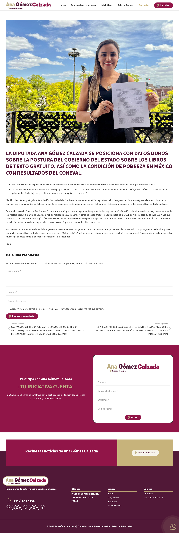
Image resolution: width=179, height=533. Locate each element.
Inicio (110, 493)
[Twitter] (19, 507)
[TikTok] (31, 507)
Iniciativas (112, 501)
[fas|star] (173, 527)
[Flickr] (42, 507)
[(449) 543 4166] (10, 501)
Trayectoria (113, 497)
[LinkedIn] (25, 507)
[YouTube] (36, 507)
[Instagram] (14, 507)
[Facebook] (8, 507)
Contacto (148, 493)
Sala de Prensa (115, 505)
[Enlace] (28, 5)
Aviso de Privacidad (153, 497)
